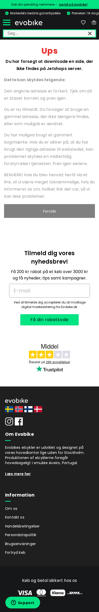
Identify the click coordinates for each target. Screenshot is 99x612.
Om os (11, 508)
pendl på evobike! (73, 4)
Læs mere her (18, 473)
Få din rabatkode (49, 320)
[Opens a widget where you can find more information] (22, 603)
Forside (49, 211)
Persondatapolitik (20, 534)
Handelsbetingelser (22, 526)
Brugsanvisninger (20, 543)
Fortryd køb (15, 552)
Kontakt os (14, 517)
